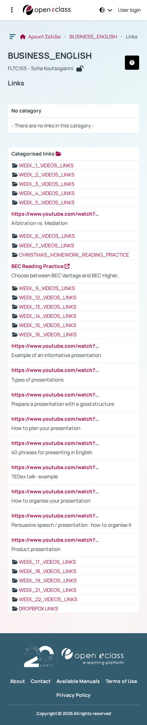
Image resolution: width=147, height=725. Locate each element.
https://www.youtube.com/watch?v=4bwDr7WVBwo (56, 491)
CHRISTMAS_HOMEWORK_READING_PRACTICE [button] (74, 254)
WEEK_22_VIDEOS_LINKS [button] (48, 599)
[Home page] (47, 10)
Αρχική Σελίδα (44, 37)
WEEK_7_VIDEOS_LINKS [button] (46, 245)
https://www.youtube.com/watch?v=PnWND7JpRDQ (56, 395)
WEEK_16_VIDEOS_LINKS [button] (48, 334)
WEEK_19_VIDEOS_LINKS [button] (48, 580)
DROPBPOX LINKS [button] (38, 608)
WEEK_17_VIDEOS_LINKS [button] (47, 561)
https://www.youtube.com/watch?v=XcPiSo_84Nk (56, 540)
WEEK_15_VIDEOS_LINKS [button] (47, 325)
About (17, 681)
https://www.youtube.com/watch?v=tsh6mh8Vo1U (56, 419)
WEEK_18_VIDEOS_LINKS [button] (47, 571)
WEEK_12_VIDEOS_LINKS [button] (47, 297)
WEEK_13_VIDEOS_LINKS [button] (47, 306)
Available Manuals (78, 681)
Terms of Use (121, 681)
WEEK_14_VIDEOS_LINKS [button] (47, 315)
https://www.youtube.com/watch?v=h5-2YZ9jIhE (56, 346)
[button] (11, 10)
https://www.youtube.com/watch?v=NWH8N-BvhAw (56, 467)
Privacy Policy (73, 695)
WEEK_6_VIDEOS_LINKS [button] (47, 235)
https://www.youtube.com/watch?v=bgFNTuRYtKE (56, 443)
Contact (41, 681)
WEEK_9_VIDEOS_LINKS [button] (47, 288)
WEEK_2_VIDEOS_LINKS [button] (47, 174)
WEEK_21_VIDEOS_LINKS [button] (47, 590)
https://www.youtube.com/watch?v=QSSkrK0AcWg (56, 214)
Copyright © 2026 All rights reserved (73, 713)
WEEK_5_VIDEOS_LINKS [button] (47, 202)
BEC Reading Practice (38, 266)
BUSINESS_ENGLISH (93, 37)
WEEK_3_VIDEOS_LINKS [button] (47, 183)
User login (129, 10)
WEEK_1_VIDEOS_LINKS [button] (46, 165)
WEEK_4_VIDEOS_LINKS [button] (47, 193)
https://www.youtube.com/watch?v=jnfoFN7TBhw (56, 516)
